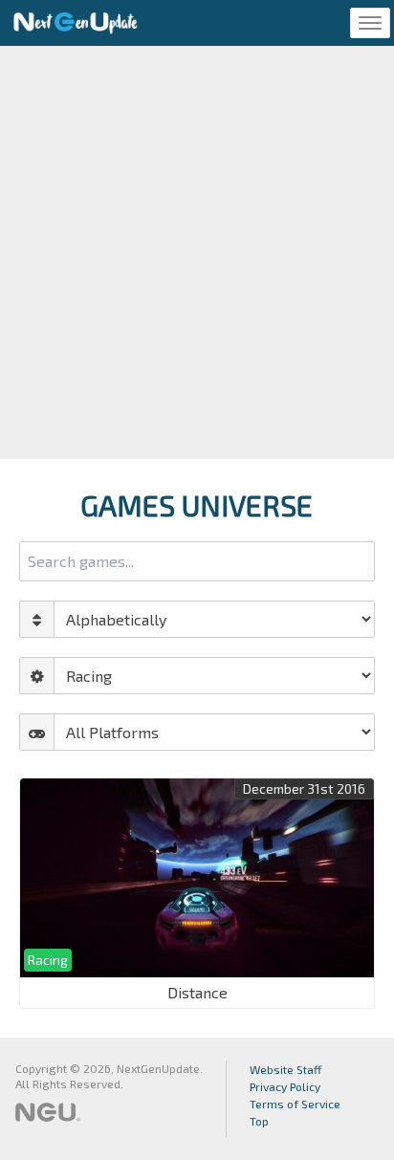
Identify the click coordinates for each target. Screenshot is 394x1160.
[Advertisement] (197, 252)
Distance (197, 992)
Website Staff (286, 1069)
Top (259, 1120)
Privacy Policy (285, 1086)
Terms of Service (295, 1103)
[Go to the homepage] (75, 23)
